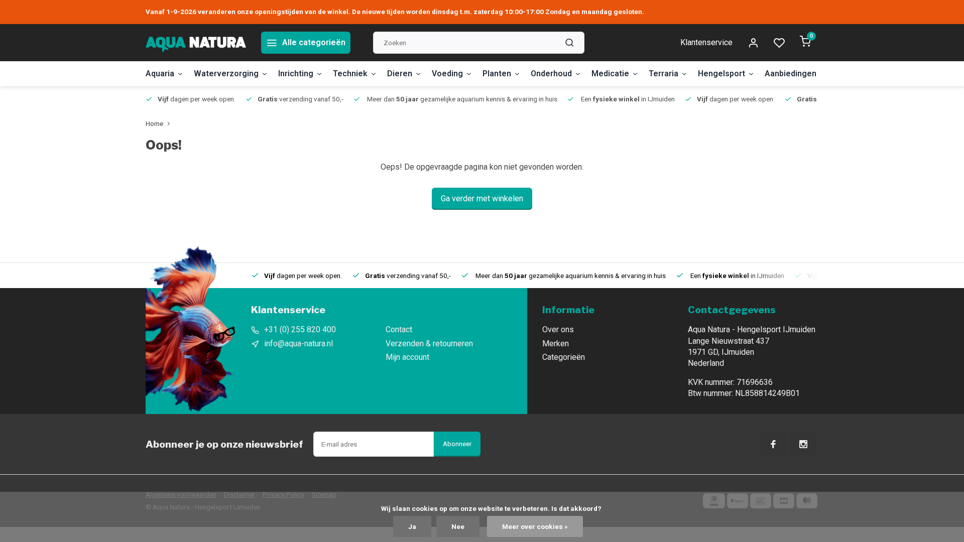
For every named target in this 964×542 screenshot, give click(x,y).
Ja (412, 526)
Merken (555, 343)
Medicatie (610, 73)
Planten (497, 73)
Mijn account (407, 357)
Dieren (399, 73)
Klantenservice (706, 42)
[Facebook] (773, 444)
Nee (457, 526)
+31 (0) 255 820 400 (300, 329)
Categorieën (563, 357)
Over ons (558, 329)
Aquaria (160, 73)
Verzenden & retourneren (429, 343)
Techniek (350, 73)
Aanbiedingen (790, 73)
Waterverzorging (226, 73)
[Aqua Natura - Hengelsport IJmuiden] (196, 43)
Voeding (447, 73)
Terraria (663, 73)
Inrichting (295, 73)
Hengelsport (721, 73)
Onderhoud (551, 73)
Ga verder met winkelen (482, 198)
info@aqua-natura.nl (298, 343)
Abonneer (457, 444)
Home (154, 123)
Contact (399, 329)
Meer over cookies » (535, 526)
